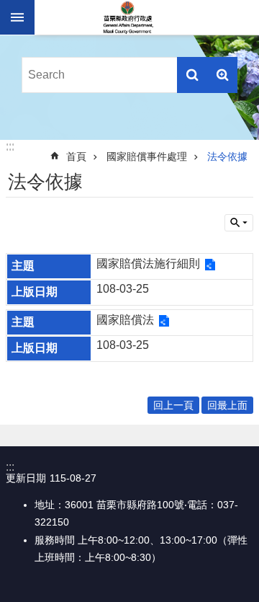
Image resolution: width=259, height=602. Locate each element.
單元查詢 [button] (238, 222)
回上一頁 (173, 405)
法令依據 (227, 156)
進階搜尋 (222, 75)
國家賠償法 (125, 320)
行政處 (128, 17)
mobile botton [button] (17, 17)
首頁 (76, 156)
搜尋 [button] (192, 75)
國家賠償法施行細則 (148, 263)
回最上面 (227, 405)
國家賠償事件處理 (146, 156)
